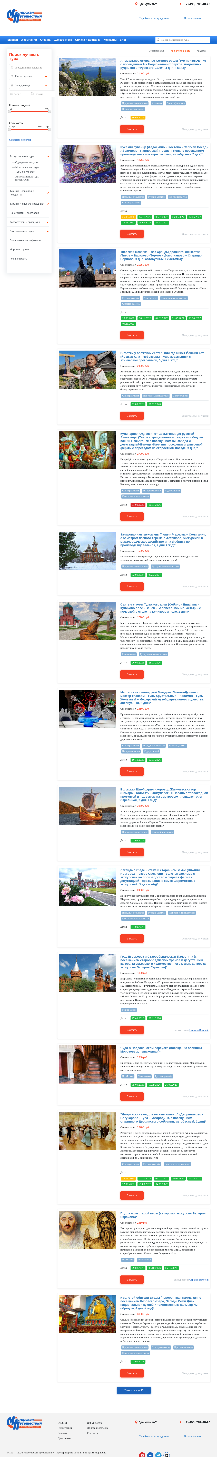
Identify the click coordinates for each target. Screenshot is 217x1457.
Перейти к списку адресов (154, 18)
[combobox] (29, 76)
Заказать (132, 129)
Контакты (110, 39)
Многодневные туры (27, 167)
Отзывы (45, 39)
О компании (29, 39)
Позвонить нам (193, 18)
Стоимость (16, 123)
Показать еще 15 (133, 1390)
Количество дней (20, 105)
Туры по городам (25, 171)
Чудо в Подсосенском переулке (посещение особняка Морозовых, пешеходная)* (161, 1049)
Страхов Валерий (199, 1030)
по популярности (180, 50)
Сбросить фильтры (20, 139)
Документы (64, 1438)
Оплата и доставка (87, 39)
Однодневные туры (26, 162)
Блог (123, 39)
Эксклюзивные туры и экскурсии (27, 178)
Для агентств (63, 39)
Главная (12, 39)
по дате (201, 50)
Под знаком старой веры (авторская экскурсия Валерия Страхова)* (163, 1215)
